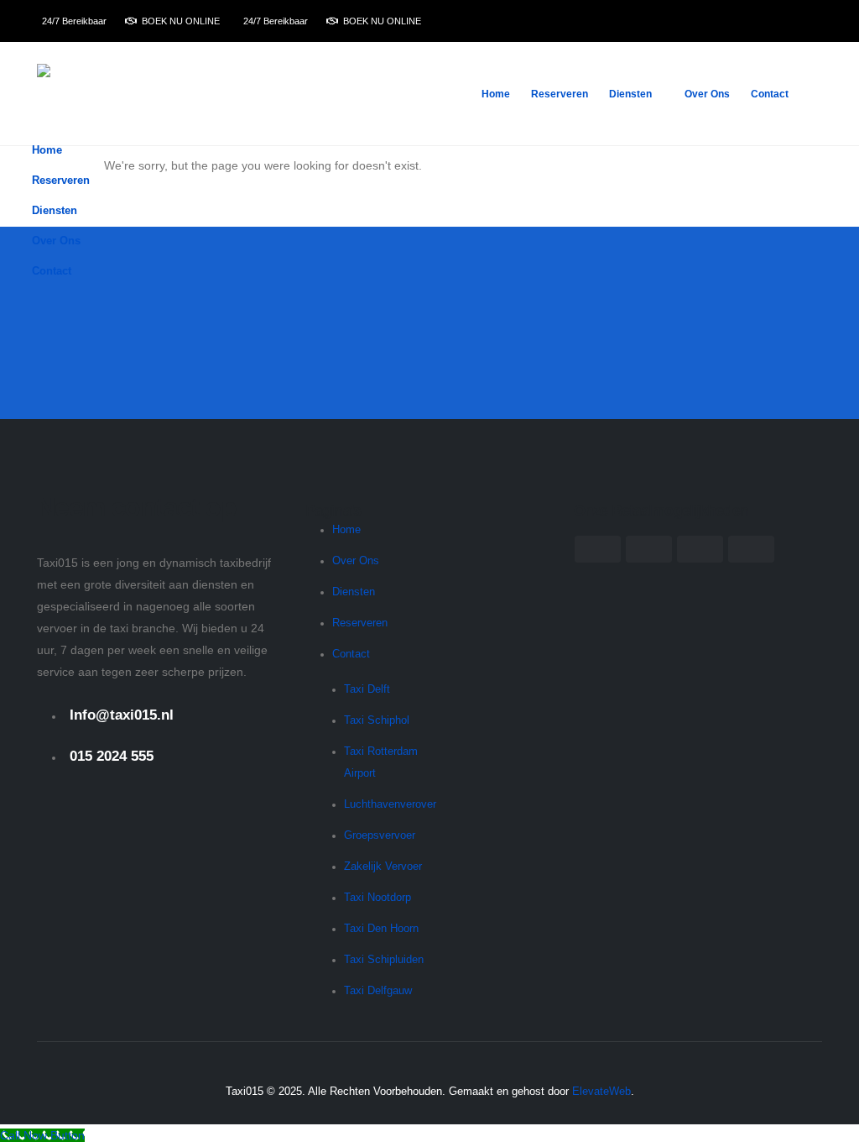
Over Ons (707, 94)
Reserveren (559, 94)
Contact (770, 94)
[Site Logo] (88, 93)
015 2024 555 (112, 756)
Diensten (630, 94)
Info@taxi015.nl (122, 715)
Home (496, 94)
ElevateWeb (601, 1091)
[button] (815, 236)
